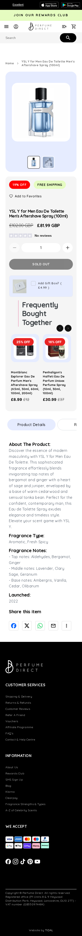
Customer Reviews (17, 709)
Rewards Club (14, 773)
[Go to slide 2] (48, 162)
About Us (11, 767)
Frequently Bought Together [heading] (40, 313)
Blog (8, 785)
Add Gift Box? (50, 285)
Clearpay (11, 798)
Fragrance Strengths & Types (25, 804)
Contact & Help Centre (20, 739)
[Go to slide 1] (33, 162)
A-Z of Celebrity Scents (21, 810)
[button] (25, 196)
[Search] (68, 38)
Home (9, 63)
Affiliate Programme (19, 727)
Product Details (31, 424)
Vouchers (11, 721)
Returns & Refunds (18, 702)
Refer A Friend (15, 715)
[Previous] (59, 328)
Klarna (10, 791)
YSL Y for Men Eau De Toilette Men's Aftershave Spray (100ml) (48, 63)
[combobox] (41, 37)
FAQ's (9, 733)
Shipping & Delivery (18, 696)
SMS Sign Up (14, 779)
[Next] (68, 328)
